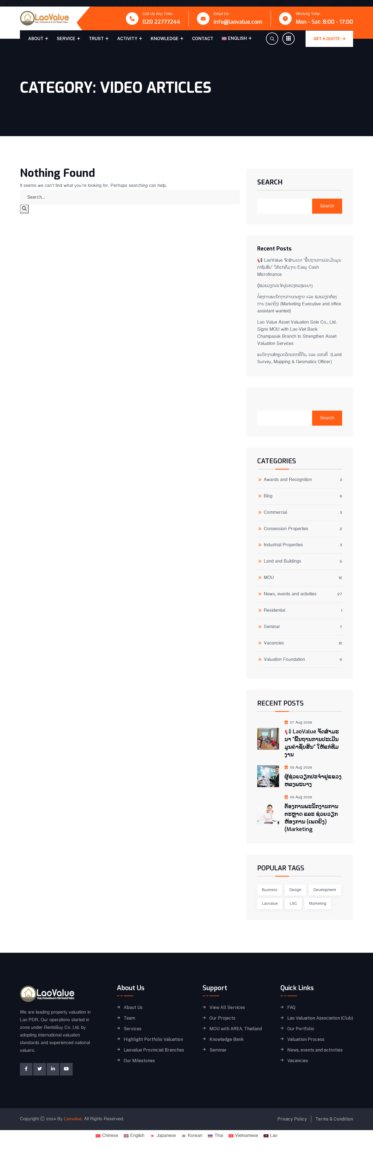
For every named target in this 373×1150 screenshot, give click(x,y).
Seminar (272, 627)
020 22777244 (161, 22)
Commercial (275, 513)
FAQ (291, 1007)
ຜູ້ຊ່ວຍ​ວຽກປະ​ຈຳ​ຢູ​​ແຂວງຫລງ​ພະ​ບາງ (285, 285)
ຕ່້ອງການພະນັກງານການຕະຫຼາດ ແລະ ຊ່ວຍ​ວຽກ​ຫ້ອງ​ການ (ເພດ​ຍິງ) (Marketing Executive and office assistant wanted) (299, 304)
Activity (127, 38)
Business (269, 890)
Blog (268, 497)
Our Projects (222, 1018)
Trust (96, 38)
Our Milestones (139, 1060)
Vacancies (274, 644)
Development (324, 890)
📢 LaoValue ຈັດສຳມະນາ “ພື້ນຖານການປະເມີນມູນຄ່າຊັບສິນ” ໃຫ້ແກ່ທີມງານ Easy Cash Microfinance (299, 267)
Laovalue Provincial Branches (154, 1050)
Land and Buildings (282, 562)
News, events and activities (290, 595)
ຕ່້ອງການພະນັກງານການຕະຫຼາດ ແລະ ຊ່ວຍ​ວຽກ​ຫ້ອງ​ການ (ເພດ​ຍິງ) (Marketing (311, 818)
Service (66, 38)
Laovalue (270, 904)
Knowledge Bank (226, 1039)
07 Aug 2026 (301, 722)
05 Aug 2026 (301, 767)
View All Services (227, 1007)
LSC (293, 904)
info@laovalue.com (238, 22)
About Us (133, 1007)
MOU (269, 578)
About (35, 38)
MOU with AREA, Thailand (235, 1028)
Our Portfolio (300, 1028)
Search (270, 183)
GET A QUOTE (327, 39)
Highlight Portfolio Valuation (153, 1039)
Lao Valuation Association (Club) (320, 1018)
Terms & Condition (334, 1119)
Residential (274, 611)
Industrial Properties (283, 545)
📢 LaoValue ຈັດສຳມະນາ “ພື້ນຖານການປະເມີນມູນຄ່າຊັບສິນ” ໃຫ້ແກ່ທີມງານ (312, 743)
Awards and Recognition (288, 480)
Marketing (317, 904)
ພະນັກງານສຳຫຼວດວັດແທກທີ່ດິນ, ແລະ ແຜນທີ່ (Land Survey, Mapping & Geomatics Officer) (299, 358)
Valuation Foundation (284, 660)
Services (132, 1028)
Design (295, 890)
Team (129, 1018)
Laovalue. (73, 1119)
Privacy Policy (292, 1119)
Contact (202, 38)
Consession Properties (286, 529)
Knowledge (165, 38)
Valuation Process (305, 1039)
